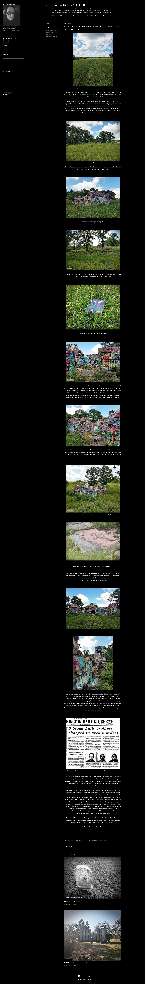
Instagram (6, 43)
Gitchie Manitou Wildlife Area (97, 97)
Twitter (5, 45)
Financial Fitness (93, 15)
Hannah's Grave (73, 901)
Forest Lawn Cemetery (76, 962)
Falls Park (69, 94)
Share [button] (47, 23)
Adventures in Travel (52, 30)
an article (117, 776)
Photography (49, 34)
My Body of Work (71, 15)
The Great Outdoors (51, 36)
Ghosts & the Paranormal (53, 32)
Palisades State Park (81, 94)
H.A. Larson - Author (69, 5)
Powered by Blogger (86, 976)
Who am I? (60, 15)
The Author (82, 15)
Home (54, 15)
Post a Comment (69, 849)
